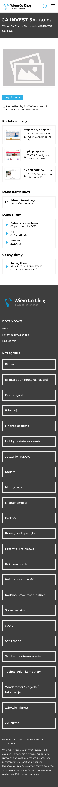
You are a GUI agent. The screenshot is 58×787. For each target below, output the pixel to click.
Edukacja (11, 410)
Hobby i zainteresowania (23, 441)
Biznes (10, 364)
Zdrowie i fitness (17, 707)
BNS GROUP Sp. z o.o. (38, 170)
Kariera (10, 472)
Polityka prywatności (15, 334)
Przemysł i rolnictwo (19, 549)
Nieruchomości (16, 502)
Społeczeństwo (15, 610)
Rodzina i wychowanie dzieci (25, 595)
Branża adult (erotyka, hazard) (26, 379)
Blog (5, 328)
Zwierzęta (12, 723)
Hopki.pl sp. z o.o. (35, 151)
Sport (9, 625)
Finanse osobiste (17, 426)
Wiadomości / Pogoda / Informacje (21, 689)
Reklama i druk (16, 564)
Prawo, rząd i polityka (20, 533)
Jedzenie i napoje (17, 456)
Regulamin (9, 340)
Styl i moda (12, 97)
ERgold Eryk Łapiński (38, 129)
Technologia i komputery (23, 671)
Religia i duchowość (19, 579)
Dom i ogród (14, 395)
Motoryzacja (13, 487)
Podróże (11, 518)
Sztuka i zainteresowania (23, 656)
